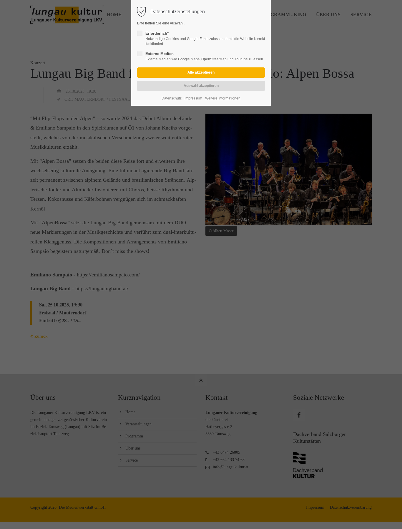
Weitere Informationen (222, 98)
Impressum (193, 98)
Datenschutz (172, 98)
